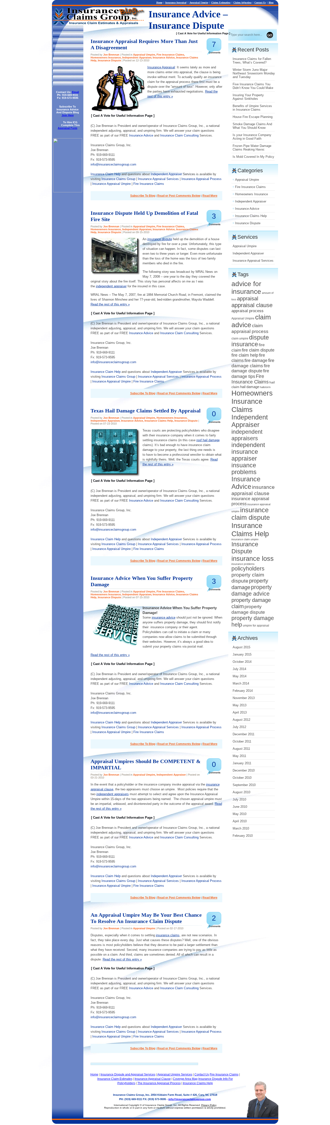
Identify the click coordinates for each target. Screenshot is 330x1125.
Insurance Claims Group (118, 179)
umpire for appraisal (256, 625)
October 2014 (242, 661)
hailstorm (265, 387)
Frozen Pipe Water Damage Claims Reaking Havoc (252, 147)
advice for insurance (246, 287)
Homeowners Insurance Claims (252, 401)
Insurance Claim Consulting (179, 135)
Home (159, 2)
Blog (271, 2)
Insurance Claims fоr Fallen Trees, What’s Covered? (252, 60)
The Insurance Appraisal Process (159, 1083)
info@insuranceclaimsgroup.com (113, 164)
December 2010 (244, 770)
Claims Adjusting (242, 2)
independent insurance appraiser (248, 452)
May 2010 (239, 814)
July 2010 (239, 799)
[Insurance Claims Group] (67, 191)
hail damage (249, 387)
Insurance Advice (164, 57)
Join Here (68, 115)
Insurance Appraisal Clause (153, 1079)
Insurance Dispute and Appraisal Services (127, 1074)
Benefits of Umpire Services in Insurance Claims (252, 107)
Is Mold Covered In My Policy (253, 157)
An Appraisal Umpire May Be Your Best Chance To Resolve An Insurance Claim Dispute (146, 918)
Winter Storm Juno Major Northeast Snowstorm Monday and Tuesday (254, 73)
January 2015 (242, 654)
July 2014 (239, 669)
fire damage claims (252, 363)
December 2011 (243, 734)
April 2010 (240, 821)
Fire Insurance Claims (170, 54)
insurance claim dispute (250, 513)
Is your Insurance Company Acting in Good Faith (252, 136)
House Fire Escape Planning (253, 117)
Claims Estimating (220, 2)
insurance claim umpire (244, 539)
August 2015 (241, 647)
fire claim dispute (258, 350)
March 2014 (241, 683)
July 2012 (239, 727)
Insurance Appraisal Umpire (111, 184)
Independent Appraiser (136, 57)
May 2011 (239, 756)
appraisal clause (252, 305)
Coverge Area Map (185, 1079)
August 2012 (241, 719)
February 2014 (243, 690)
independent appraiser (111, 286)
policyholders (248, 568)
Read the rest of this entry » (110, 304)
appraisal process (247, 311)
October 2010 (242, 777)
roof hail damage (208, 440)
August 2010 (241, 792)
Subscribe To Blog (142, 195)
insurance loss (252, 558)
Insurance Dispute (109, 60)
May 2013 (239, 705)
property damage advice (251, 590)
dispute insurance (250, 340)
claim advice (251, 321)
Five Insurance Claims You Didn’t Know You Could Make (253, 86)
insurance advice (163, 617)
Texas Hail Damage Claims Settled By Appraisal (146, 411)
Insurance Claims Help (158, 420)
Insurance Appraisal (176, 2)
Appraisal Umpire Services (174, 1074)
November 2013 (244, 698)
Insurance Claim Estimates (114, 1079)
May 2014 (239, 676)
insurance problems (243, 563)
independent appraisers (112, 794)
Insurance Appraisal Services (158, 179)
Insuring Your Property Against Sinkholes (248, 97)
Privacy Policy (208, 1105)
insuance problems (244, 468)
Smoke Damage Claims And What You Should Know (252, 126)
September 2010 (244, 785)
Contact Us (260, 2)
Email (75, 92)
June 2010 (240, 806)
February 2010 (243, 835)
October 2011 (242, 741)
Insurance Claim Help (106, 174)
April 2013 (240, 712)
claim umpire (239, 338)
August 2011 (241, 748)
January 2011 (242, 763)
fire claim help (244, 355)
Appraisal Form (67, 128)
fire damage (255, 360)
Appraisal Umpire (198, 2)
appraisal (247, 299)
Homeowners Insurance (106, 57)
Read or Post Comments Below (178, 195)
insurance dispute (159, 239)
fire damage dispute (250, 368)
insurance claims (167, 935)
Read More (209, 195)
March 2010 (241, 828)
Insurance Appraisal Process (201, 179)
